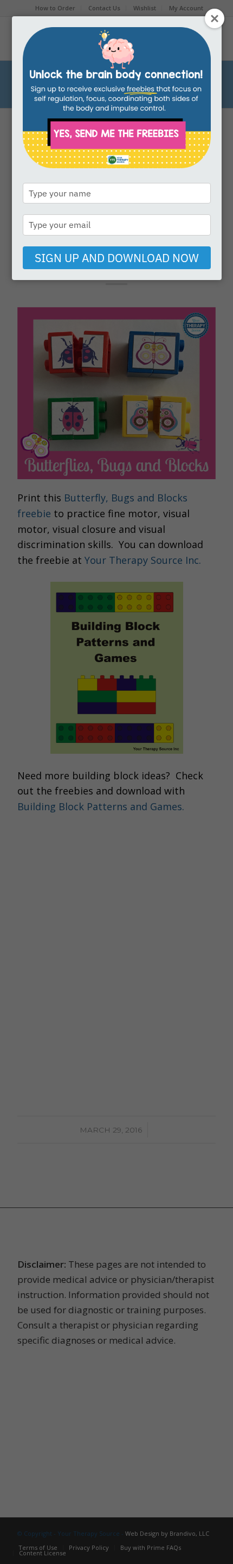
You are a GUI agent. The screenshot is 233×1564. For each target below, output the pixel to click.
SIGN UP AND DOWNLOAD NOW (117, 257)
